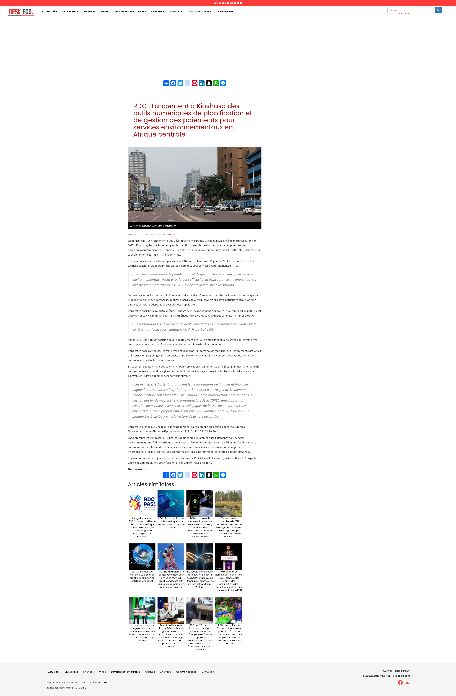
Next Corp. (74, 682)
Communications (199, 11)
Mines (104, 11)
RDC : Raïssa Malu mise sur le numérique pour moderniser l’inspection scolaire (171, 523)
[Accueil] (19, 12)
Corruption (224, 11)
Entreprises (70, 11)
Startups (157, 11)
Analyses (176, 11)
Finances (90, 11)
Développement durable (130, 11)
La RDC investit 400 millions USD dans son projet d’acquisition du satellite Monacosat (142, 576)
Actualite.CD (106, 682)
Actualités (49, 11)
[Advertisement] (228, 44)
